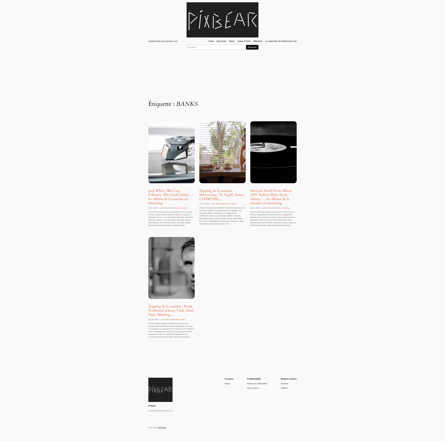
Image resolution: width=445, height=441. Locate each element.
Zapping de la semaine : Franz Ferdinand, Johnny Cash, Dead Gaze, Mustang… (171, 310)
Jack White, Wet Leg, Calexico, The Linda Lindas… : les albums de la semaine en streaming (171, 197)
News (176, 208)
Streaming (183, 208)
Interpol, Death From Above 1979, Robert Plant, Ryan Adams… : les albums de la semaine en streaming (271, 197)
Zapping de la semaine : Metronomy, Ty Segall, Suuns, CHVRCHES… (221, 195)
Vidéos (233, 204)
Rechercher (252, 47)
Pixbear (166, 208)
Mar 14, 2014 (153, 319)
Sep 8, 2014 (255, 208)
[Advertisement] (222, 70)
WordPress (162, 427)
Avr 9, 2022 (152, 208)
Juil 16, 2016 (204, 204)
